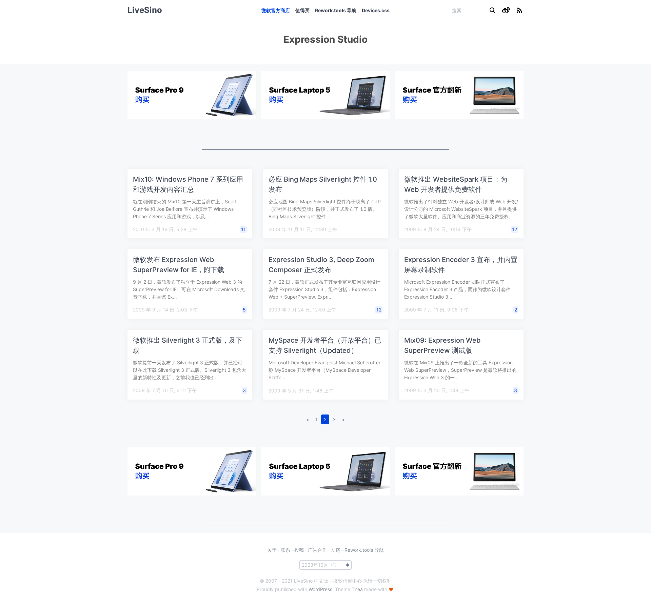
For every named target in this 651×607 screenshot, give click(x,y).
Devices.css (376, 10)
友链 (335, 550)
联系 (285, 550)
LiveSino (144, 10)
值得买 (302, 10)
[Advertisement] (325, 134)
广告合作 (317, 550)
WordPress (320, 589)
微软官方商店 (275, 10)
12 (514, 229)
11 (243, 229)
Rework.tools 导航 (335, 10)
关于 (272, 550)
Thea (357, 589)
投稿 (299, 550)
